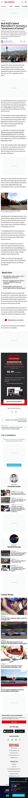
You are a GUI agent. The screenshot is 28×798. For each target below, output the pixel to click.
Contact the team (14, 773)
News (11, 6)
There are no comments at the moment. (14, 440)
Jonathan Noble (8, 40)
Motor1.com (14, 748)
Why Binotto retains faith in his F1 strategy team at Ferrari (14, 277)
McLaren (4, 140)
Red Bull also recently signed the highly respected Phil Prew (12, 132)
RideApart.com (14, 757)
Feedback (14, 764)
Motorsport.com (14, 752)
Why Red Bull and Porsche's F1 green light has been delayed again (14, 287)
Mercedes (7, 107)
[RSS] (19, 739)
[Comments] (25, 41)
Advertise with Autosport (14, 771)
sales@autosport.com (14, 776)
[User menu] (25, 2)
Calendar (17, 6)
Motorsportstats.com (14, 755)
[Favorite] (21, 41)
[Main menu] (1, 2)
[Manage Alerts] (15, 411)
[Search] (22, 2)
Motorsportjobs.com (14, 750)
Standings (24, 6)
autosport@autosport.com (14, 769)
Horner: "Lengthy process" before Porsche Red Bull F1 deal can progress (13, 282)
